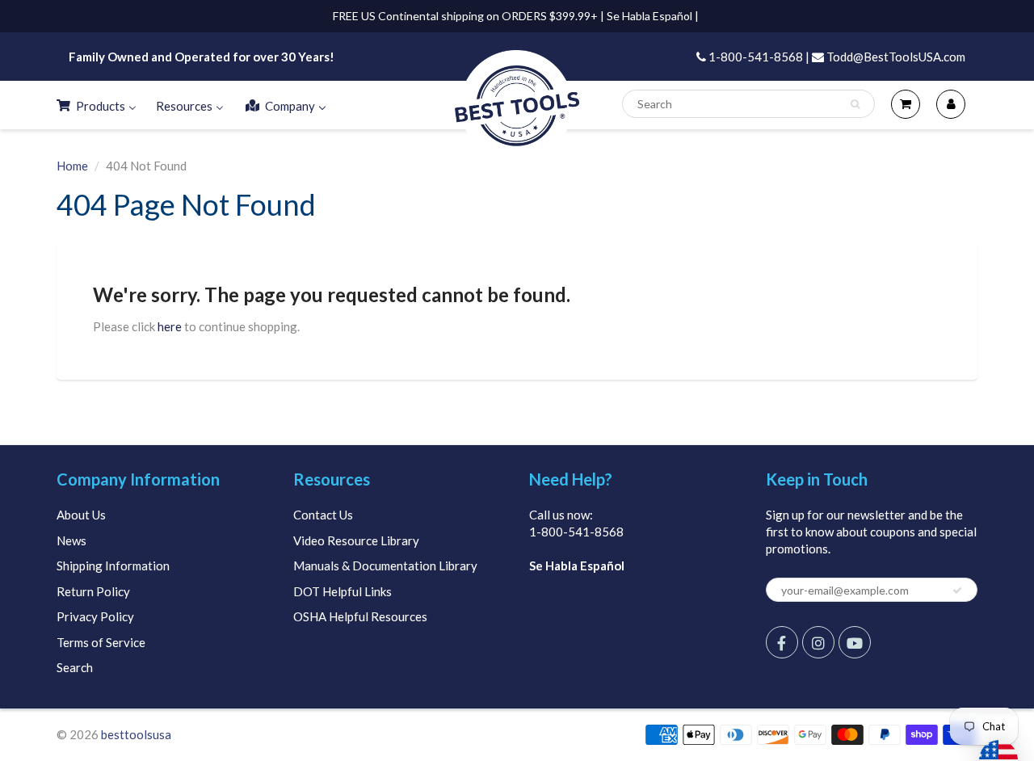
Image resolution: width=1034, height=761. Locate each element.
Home (72, 165)
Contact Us (323, 514)
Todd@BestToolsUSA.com (894, 56)
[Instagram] (818, 642)
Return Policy (93, 591)
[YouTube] (855, 642)
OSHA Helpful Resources (360, 616)
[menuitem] (95, 105)
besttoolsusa (136, 734)
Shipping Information (113, 565)
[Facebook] (782, 642)
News (71, 540)
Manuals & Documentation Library (385, 565)
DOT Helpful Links (342, 591)
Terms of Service (101, 642)
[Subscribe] (957, 590)
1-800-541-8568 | (757, 56)
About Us (81, 514)
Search (75, 667)
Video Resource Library (356, 540)
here (170, 326)
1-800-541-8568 (576, 531)
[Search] (855, 104)
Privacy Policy (95, 616)
